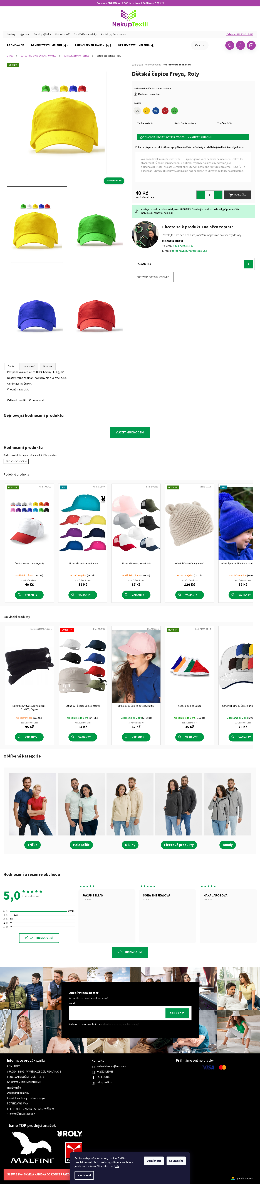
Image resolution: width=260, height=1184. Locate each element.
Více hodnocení (130, 952)
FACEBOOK (103, 1077)
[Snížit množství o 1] (201, 195)
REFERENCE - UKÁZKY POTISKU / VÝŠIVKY (30, 1109)
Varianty (31, 595)
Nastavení (84, 1175)
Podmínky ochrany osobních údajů (26, 1098)
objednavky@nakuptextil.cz (189, 251)
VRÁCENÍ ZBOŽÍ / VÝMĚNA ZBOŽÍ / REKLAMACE (34, 1072)
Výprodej (24, 34)
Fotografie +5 (114, 180)
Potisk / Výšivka (42, 34)
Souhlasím (176, 1161)
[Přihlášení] (240, 45)
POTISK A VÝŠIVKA (17, 1104)
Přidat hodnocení (16, 461)
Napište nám (14, 1088)
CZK (216, 45)
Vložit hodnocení (130, 432)
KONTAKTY (13, 1066)
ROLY (229, 123)
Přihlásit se (177, 1013)
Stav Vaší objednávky (85, 34)
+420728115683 (105, 1072)
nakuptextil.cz (104, 1082)
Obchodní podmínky (18, 1093)
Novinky (11, 34)
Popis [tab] (11, 366)
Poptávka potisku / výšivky (153, 277)
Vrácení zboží (62, 34)
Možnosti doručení (149, 94)
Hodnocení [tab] (28, 366)
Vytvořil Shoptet (244, 1178)
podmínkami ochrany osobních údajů (119, 1024)
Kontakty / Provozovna (113, 34)
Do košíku (240, 195)
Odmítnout (154, 1161)
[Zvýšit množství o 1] (218, 195)
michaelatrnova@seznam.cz (112, 1066)
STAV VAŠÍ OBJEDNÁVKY (21, 1114)
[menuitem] (15, 45)
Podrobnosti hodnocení (177, 65)
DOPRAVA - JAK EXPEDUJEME (24, 1082)
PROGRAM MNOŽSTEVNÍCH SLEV (25, 1077)
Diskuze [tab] (47, 366)
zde (117, 1166)
